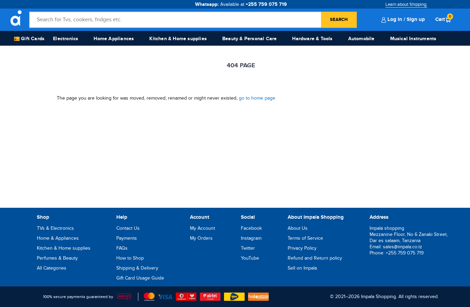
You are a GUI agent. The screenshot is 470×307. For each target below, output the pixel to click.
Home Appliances (114, 39)
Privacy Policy (302, 248)
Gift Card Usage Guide (140, 278)
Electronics (65, 39)
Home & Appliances (58, 238)
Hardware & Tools (312, 39)
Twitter (248, 248)
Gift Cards (32, 39)
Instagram (251, 238)
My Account (202, 228)
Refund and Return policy (315, 258)
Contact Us (128, 228)
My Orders (201, 238)
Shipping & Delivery (137, 268)
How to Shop (130, 258)
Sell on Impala (302, 268)
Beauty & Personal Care (249, 39)
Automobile (361, 39)
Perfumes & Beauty (57, 258)
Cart (443, 19)
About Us (298, 228)
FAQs (122, 248)
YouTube (250, 258)
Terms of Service (305, 238)
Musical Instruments (413, 39)
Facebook (251, 228)
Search (339, 19)
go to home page (257, 98)
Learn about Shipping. (406, 4)
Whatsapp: (241, 4)
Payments (126, 238)
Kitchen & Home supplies (178, 39)
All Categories (51, 268)
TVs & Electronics (55, 228)
